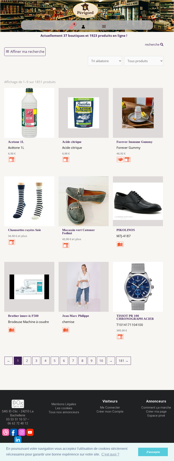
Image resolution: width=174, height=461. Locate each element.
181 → (123, 360)
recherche (152, 44)
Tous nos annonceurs (64, 412)
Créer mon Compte (110, 411)
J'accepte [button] (153, 452)
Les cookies (63, 408)
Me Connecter (110, 407)
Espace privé (156, 415)
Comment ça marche (156, 407)
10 (101, 360)
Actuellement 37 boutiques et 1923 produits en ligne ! (84, 35)
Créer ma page (156, 411)
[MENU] (104, 26)
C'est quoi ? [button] (110, 454)
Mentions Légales (64, 404)
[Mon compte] (83, 27)
